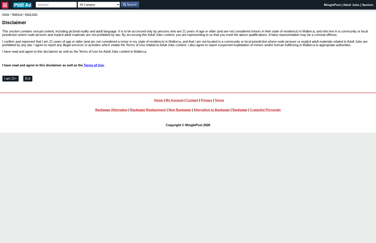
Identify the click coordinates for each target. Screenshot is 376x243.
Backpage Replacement (148, 110)
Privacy (206, 100)
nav (5, 5)
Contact (192, 100)
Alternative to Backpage (211, 110)
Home (5, 14)
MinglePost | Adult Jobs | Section (348, 5)
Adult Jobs (31, 14)
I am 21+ (10, 78)
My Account (175, 100)
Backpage (239, 110)
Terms (219, 100)
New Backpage (179, 110)
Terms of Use (94, 65)
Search (131, 4)
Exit (27, 78)
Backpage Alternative (111, 110)
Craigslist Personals (265, 110)
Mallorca (17, 14)
